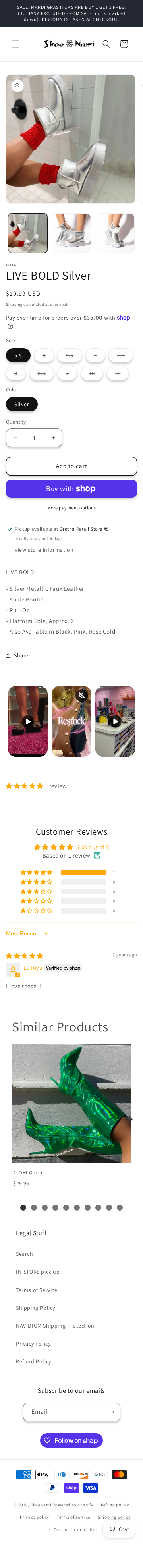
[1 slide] (23, 1208)
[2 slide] (34, 1208)
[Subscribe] (111, 1412)
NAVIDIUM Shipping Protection (55, 1325)
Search (24, 1253)
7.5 (125, 356)
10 (96, 374)
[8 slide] (98, 1208)
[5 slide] (66, 1208)
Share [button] (21, 655)
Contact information (75, 1529)
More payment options (71, 508)
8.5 (46, 374)
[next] (129, 1119)
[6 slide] (77, 1208)
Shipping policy (114, 1517)
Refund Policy (33, 1361)
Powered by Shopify (72, 1504)
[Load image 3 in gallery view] (115, 233)
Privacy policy (34, 1517)
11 (122, 374)
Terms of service (73, 1517)
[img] (24, 956)
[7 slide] (88, 1208)
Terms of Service (37, 1289)
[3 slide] (45, 1208)
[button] (16, 44)
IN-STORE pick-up (38, 1271)
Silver (21, 404)
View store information (44, 549)
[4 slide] (55, 1208)
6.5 (74, 356)
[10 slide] (120, 1208)
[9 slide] (109, 1208)
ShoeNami (41, 1504)
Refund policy (115, 1504)
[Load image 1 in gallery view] (28, 233)
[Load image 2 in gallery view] (71, 233)
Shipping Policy (35, 1307)
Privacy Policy (33, 1343)
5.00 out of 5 (92, 847)
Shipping (14, 304)
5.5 (18, 355)
